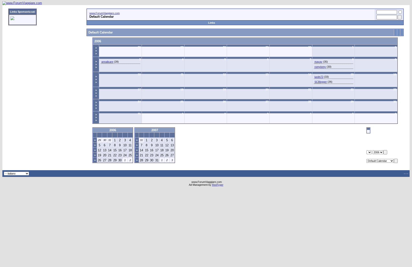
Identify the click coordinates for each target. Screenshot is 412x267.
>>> (96, 50)
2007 (154, 130)
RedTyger (217, 184)
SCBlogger (320, 81)
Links (211, 22)
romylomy (320, 66)
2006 (97, 41)
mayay (318, 61)
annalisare (107, 61)
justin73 (318, 76)
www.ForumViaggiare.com (104, 13)
